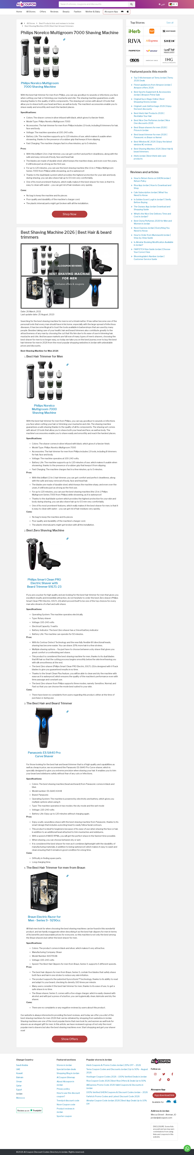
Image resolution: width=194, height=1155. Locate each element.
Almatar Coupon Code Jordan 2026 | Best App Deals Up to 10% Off (116, 1102)
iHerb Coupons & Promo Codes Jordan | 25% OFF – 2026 (113, 1065)
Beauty (66, 11)
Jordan (19, 1093)
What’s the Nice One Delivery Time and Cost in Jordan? (152, 215)
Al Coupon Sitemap (66, 1077)
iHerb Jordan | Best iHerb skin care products (150, 157)
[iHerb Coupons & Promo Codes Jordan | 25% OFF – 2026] (134, 31)
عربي (162, 4)
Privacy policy (63, 1089)
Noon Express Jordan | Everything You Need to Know (152, 229)
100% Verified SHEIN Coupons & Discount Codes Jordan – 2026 (117, 1092)
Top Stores (137, 22)
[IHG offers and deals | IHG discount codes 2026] (169, 60)
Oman (19, 1081)
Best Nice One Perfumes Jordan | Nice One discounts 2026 (152, 121)
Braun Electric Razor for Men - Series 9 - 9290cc (44, 918)
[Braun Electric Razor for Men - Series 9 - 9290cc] (44, 892)
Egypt (19, 1089)
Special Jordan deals (66, 1069)
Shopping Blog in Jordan (68, 1073)
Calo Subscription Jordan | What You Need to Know (151, 194)
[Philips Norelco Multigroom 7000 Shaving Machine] (40, 56)
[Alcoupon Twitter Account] (163, 1074)
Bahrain (19, 1077)
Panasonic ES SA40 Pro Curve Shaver (44, 754)
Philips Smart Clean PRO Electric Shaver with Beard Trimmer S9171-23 (44, 583)
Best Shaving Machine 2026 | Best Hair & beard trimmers (49, 26)
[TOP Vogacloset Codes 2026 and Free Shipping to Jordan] (169, 50)
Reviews (54, 11)
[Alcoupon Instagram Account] (155, 1074)
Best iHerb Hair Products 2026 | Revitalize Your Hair (149, 114)
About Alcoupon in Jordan (65, 1083)
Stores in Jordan (64, 1065)
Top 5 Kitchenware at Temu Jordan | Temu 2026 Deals (153, 79)
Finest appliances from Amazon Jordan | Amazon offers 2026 (153, 86)
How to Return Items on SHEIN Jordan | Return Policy (152, 179)
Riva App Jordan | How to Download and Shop (152, 186)
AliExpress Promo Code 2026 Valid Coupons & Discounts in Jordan (114, 1087)
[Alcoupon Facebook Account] (172, 1074)
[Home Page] (26, 4)
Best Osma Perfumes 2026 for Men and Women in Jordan (153, 222)
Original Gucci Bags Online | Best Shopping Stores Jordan (149, 100)
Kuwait (19, 1073)
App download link (164, 1095)
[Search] (131, 4)
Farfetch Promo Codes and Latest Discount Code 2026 (113, 1096)
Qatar (19, 1085)
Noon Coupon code (66, 1104)
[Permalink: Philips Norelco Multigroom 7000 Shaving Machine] (64, 39)
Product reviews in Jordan (65, 1110)
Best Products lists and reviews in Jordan (56, 23)
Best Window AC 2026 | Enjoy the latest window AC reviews (153, 143)
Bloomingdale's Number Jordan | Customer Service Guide (149, 258)
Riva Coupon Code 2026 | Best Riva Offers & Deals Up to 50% (116, 1081)
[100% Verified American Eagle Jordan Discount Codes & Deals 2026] (151, 60)
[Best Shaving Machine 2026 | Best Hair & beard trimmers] (70, 276)
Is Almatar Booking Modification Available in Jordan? (153, 243)
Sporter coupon (64, 1116)
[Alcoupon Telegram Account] (168, 1079)
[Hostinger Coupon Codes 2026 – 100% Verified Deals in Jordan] (169, 31)
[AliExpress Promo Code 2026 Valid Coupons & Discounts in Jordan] (151, 41)
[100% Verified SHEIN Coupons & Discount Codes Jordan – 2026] (169, 41)
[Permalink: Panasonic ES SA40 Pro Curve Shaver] (67, 711)
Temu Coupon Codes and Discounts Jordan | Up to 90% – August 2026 (117, 1071)
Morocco (20, 1098)
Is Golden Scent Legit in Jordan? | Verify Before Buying (152, 201)
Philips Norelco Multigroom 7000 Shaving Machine (40, 84)
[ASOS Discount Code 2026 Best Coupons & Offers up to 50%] (134, 60)
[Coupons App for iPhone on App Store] (128, 11)
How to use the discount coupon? (68, 1095)
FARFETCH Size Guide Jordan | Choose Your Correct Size (152, 250)
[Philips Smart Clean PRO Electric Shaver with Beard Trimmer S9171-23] (44, 554)
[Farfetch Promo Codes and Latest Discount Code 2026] (134, 50)
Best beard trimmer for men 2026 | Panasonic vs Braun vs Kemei (150, 136)
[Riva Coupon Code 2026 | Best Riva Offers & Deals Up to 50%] (134, 41)
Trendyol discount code (68, 1100)
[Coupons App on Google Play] (122, 11)
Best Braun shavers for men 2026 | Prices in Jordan (150, 129)
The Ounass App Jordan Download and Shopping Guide (152, 208)
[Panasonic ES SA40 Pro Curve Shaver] (44, 727)
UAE (18, 1069)
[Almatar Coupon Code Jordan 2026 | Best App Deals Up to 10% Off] (151, 50)
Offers (43, 11)
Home (19, 11)
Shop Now (69, 214)
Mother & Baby (92, 11)
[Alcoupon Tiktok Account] (160, 1079)
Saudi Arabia (22, 1065)
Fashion (77, 11)
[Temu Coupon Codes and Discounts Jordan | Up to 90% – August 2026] (151, 31)
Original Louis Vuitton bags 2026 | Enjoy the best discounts (153, 107)
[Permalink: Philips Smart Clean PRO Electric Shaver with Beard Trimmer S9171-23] (67, 538)
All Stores (31, 11)
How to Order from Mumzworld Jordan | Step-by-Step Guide (152, 236)
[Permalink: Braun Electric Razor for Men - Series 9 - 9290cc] (67, 876)
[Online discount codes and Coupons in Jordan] (22, 23)
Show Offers (69, 1039)
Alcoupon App (111, 11)
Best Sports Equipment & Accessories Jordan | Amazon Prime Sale (152, 93)
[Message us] (187, 1148)
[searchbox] (93, 4)
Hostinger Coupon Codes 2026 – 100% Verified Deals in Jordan (116, 1076)
